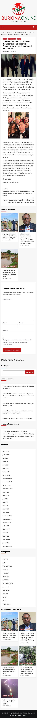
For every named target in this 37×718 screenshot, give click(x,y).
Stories (5, 601)
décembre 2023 (7, 546)
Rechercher (5, 366)
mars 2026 (6, 468)
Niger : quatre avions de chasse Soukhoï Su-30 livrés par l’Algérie (10, 236)
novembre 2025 (7, 482)
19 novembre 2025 (8, 51)
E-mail (21, 323)
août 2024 (6, 526)
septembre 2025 (8, 488)
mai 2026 (5, 461)
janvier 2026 (6, 475)
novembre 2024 (7, 519)
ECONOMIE (6, 576)
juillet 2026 (6, 455)
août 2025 (6, 492)
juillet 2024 (6, 529)
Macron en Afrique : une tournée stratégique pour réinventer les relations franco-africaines (19, 200)
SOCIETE (5, 594)
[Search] (34, 27)
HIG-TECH (6, 580)
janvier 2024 (6, 543)
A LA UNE (5, 39)
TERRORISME (7, 604)
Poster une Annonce (12, 360)
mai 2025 (5, 502)
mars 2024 (6, 536)
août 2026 (6, 451)
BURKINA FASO (29, 229)
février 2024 (6, 539)
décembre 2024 (7, 516)
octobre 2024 (7, 522)
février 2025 (6, 512)
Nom (5, 323)
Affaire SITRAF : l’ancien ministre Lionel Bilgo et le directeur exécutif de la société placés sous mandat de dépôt (18, 396)
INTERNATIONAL (12, 39)
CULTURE (5, 573)
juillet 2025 (6, 495)
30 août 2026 (6, 240)
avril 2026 (6, 465)
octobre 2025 (7, 485)
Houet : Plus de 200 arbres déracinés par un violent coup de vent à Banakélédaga (18, 412)
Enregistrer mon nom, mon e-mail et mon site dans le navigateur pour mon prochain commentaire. (17, 342)
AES (9, 229)
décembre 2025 (7, 478)
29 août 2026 (24, 245)
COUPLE (5, 569)
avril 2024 (6, 532)
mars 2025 (6, 509)
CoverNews (14, 715)
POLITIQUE (6, 590)
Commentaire (7, 299)
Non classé (6, 587)
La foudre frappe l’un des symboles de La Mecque (17, 418)
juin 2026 (5, 458)
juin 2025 (5, 499)
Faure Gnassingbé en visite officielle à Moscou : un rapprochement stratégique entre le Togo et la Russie (18, 192)
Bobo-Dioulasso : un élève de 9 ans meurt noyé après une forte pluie (18, 404)
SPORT (18, 39)
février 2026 (6, 472)
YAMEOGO (6, 431)
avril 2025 (6, 505)
